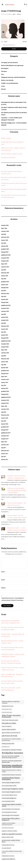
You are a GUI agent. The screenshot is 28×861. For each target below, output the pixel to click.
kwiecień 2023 (5, 293)
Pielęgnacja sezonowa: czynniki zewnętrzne (13, 77)
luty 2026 (3, 243)
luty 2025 (3, 278)
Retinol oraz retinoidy (7, 80)
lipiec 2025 (4, 264)
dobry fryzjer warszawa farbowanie (11, 716)
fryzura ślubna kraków (9, 729)
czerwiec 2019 (5, 379)
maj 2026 (3, 234)
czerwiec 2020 (5, 353)
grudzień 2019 (5, 370)
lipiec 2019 (4, 376)
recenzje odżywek (6, 848)
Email (3, 580)
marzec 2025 (4, 276)
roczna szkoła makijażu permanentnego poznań (12, 852)
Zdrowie (3, 89)
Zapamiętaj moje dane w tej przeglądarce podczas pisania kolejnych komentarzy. (13, 599)
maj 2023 (3, 290)
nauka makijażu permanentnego (8, 827)
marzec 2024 (4, 284)
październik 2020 (5, 341)
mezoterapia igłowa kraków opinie (11, 805)
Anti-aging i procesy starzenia (9, 62)
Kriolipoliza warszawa (12, 753)
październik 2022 (5, 305)
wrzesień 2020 (5, 344)
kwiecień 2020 (5, 359)
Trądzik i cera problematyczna (9, 83)
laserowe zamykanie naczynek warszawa (12, 766)
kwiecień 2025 (5, 273)
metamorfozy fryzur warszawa (11, 779)
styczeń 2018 (4, 424)
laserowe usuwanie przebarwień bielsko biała (11, 761)
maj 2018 (3, 412)
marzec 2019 (4, 382)
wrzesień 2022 (5, 308)
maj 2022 (3, 314)
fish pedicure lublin (9, 723)
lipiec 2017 (4, 442)
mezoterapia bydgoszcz (9, 798)
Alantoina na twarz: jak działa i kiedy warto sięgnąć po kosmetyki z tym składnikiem (16, 490)
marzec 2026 (4, 240)
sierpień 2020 (5, 347)
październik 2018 (5, 397)
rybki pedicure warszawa (8, 856)
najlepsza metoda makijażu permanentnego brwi (8, 823)
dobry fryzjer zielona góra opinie (10, 720)
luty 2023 (3, 296)
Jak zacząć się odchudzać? (8, 157)
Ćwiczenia (4, 71)
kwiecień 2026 (5, 237)
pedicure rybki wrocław (7, 837)
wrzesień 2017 (5, 436)
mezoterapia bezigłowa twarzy (9, 795)
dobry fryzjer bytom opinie (7, 712)
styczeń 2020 (4, 367)
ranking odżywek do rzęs (8, 845)
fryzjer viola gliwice (6, 726)
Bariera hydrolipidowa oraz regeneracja (12, 65)
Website (3, 588)
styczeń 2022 (4, 317)
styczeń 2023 (4, 299)
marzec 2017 (4, 453)
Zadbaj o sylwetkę (6, 138)
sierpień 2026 (5, 225)
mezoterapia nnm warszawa (10, 815)
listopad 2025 (4, 252)
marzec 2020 (4, 361)
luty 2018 (3, 421)
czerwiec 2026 (5, 231)
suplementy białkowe (8, 859)
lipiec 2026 (4, 228)
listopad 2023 (4, 287)
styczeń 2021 (4, 335)
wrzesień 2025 (5, 258)
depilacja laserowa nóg (7, 706)
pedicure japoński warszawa (12, 834)
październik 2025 (5, 255)
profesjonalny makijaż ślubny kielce (11, 841)
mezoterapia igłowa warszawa (9, 812)
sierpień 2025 (5, 261)
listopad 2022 (4, 302)
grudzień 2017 (5, 427)
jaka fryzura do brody (9, 736)
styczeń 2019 (4, 388)
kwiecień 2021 (5, 326)
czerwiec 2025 (5, 267)
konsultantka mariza (5, 746)
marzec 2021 (4, 329)
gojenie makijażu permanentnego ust (11, 732)
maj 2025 (3, 270)
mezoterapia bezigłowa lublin (9, 785)
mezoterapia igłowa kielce (8, 801)
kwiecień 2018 (5, 415)
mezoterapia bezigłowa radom (12, 789)
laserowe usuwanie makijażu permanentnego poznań (10, 757)
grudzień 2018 (5, 391)
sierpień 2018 (5, 403)
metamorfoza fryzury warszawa (11, 775)
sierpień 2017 (5, 439)
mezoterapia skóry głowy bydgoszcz (11, 819)
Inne (2, 74)
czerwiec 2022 (5, 311)
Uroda (3, 86)
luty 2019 (3, 385)
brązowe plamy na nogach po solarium (11, 702)
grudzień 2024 (5, 281)
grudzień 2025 (5, 249)
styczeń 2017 (4, 459)
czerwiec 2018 (5, 409)
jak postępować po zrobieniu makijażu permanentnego (11, 739)
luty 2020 (3, 364)
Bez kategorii (4, 68)
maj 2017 (3, 447)
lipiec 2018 (4, 406)
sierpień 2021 (5, 320)
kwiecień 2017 (5, 450)
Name (3, 572)
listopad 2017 (4, 430)
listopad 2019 (4, 373)
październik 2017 (5, 433)
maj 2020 (3, 356)
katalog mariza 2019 (8, 743)
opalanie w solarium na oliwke (9, 831)
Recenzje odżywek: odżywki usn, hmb (11, 154)
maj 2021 (3, 323)
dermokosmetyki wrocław (7, 709)
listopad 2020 (4, 338)
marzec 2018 (4, 418)
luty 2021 (3, 332)
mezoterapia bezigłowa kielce (11, 782)
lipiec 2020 (4, 350)
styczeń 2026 (4, 246)
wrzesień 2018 (5, 400)
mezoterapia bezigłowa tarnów (11, 792)
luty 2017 (3, 456)
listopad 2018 (4, 394)
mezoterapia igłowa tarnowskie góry (11, 809)
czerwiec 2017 (5, 444)
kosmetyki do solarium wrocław (11, 750)
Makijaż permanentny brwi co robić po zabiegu (11, 770)
